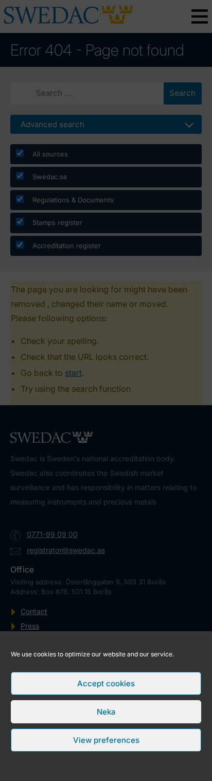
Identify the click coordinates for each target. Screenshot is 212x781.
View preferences (106, 740)
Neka (106, 712)
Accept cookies (106, 683)
